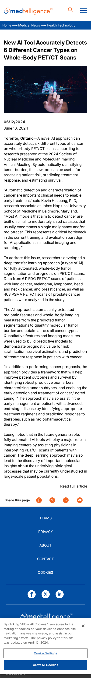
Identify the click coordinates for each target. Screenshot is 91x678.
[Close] (83, 626)
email (79, 500)
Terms (45, 518)
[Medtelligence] (28, 11)
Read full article (73, 486)
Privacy (45, 531)
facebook (38, 500)
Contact (45, 559)
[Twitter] (46, 594)
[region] (45, 646)
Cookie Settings (45, 653)
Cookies (45, 572)
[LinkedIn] (60, 594)
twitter (52, 500)
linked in (65, 500)
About (45, 545)
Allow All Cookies (45, 665)
